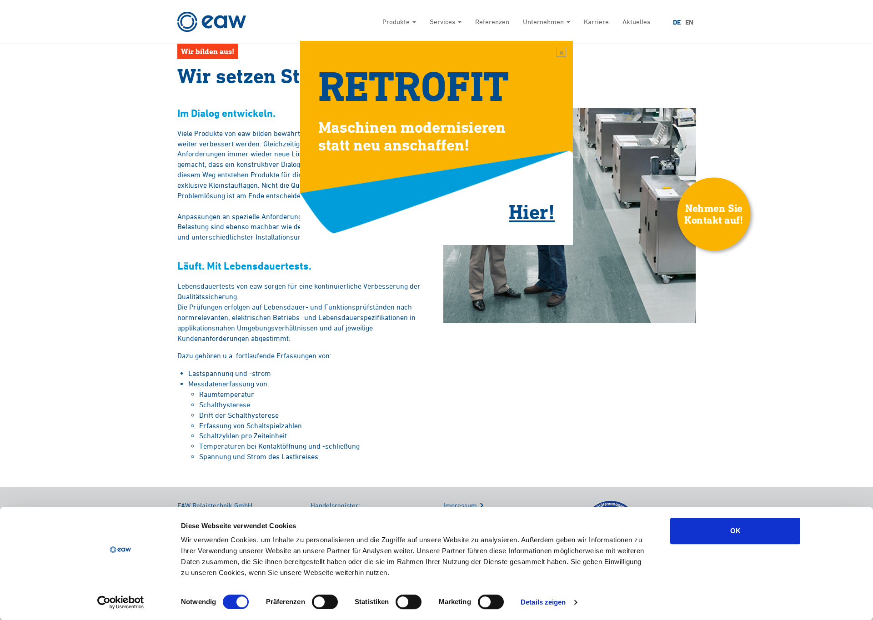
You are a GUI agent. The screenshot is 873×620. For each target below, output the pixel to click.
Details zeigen (543, 602)
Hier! (532, 211)
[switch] (325, 602)
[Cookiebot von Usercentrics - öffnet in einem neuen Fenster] (121, 602)
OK (735, 531)
